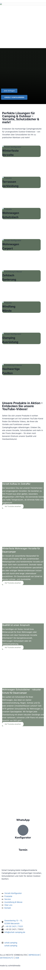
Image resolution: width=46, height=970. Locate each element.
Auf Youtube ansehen (13, 506)
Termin (23, 849)
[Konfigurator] (23, 830)
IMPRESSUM (34, 955)
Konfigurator (23, 837)
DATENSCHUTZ (7, 958)
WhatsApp (23, 819)
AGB (17, 958)
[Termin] (23, 845)
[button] (39, 964)
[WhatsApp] (23, 815)
